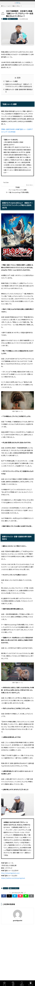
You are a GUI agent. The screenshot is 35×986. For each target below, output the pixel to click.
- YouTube (6, 182)
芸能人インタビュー (12, 19)
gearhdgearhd (17, 920)
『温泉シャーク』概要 (11, 81)
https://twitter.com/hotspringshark (13, 878)
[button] (3, 895)
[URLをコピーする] (31, 895)
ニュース (5, 19)
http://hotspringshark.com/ (10, 873)
